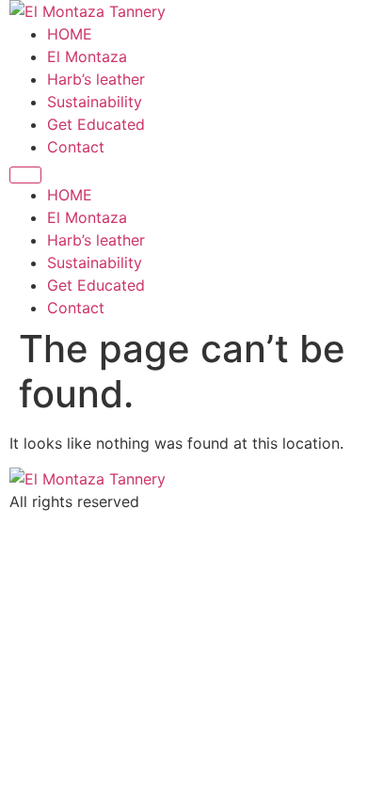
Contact (75, 146)
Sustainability (94, 101)
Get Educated (96, 124)
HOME (69, 33)
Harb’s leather (96, 79)
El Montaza (87, 56)
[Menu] (25, 175)
